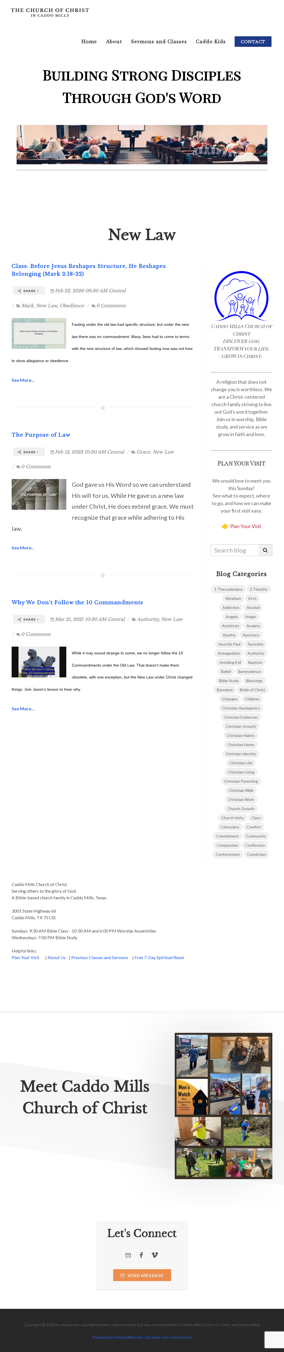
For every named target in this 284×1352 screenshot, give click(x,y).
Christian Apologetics (241, 708)
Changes (230, 699)
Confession (255, 845)
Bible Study (229, 680)
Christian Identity (240, 753)
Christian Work (241, 799)
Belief (226, 671)
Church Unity (232, 817)
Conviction (256, 854)
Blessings (254, 680)
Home (89, 41)
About (114, 41)
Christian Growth (241, 726)
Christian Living (241, 772)
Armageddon (229, 653)
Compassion (227, 845)
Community (256, 836)
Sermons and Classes (159, 41)
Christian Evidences (241, 717)
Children (252, 699)
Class (256, 817)
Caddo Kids (211, 41)
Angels (232, 616)
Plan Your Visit (245, 526)
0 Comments (111, 305)
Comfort (254, 826)
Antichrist (230, 625)
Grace (143, 452)
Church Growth (241, 808)
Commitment (227, 836)
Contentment (228, 854)
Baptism (255, 662)
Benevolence (249, 671)
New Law (46, 305)
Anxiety (253, 625)
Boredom (225, 689)
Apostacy (251, 635)
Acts (252, 598)
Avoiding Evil (230, 662)
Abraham (233, 598)
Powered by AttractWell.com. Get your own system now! (142, 1337)
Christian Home (240, 744)
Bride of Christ (252, 689)
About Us (57, 957)
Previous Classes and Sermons (99, 957)
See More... (23, 380)
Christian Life (240, 762)
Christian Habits (241, 735)
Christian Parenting (241, 781)
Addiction (230, 607)
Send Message (145, 1275)
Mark (27, 305)
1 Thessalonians (228, 589)
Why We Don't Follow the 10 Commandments (77, 602)
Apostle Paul (229, 644)
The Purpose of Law (41, 435)
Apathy (229, 635)
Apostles (255, 644)
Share (29, 291)
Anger (250, 616)
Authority (148, 619)
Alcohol (253, 607)
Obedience (72, 305)
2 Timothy (259, 589)
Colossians (229, 826)
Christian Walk (241, 790)
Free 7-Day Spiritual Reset (159, 957)
